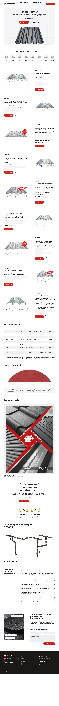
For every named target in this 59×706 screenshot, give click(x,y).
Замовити (50, 331)
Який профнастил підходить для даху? (34, 580)
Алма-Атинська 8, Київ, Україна (45, 664)
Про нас (22, 656)
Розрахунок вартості (9, 662)
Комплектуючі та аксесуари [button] (35, 2)
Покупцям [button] (29, 5)
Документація (24, 659)
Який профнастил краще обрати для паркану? (36, 570)
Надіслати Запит (39, 89)
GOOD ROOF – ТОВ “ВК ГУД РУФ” (37, 671)
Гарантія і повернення (25, 664)
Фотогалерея (23, 661)
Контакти (23, 658)
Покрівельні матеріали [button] (22, 2)
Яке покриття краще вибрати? (31, 597)
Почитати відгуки (23, 517)
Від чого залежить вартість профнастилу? (35, 588)
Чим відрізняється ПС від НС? (30, 584)
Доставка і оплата (24, 663)
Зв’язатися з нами (35, 22)
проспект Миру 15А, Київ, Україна (45, 658)
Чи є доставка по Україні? (29, 601)
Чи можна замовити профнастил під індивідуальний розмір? (33, 593)
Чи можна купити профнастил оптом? (33, 606)
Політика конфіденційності (25, 671)
